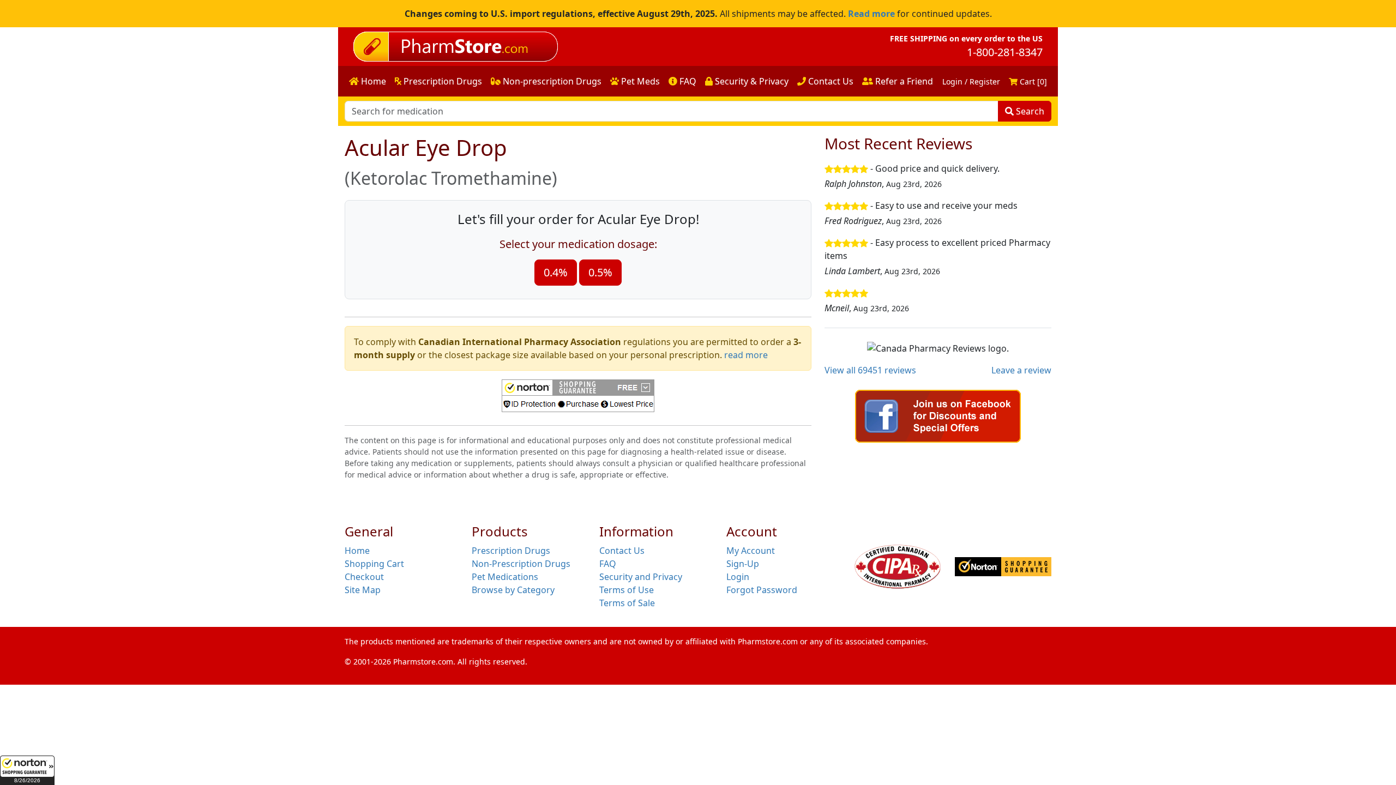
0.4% (556, 272)
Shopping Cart (374, 564)
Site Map (363, 590)
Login (737, 577)
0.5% (600, 272)
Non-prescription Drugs (551, 81)
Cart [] (1032, 81)
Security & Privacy (751, 81)
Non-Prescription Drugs (521, 564)
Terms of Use (626, 590)
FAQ (686, 81)
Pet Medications (505, 577)
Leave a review (1021, 370)
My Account (750, 551)
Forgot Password (761, 590)
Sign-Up (742, 564)
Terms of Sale (627, 603)
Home (372, 81)
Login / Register (971, 81)
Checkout (364, 577)
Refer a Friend (903, 81)
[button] (27, 770)
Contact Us (829, 81)
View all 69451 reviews (870, 370)
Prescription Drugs (441, 81)
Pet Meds (639, 81)
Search (1029, 111)
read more (746, 355)
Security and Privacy (640, 577)
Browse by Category (513, 590)
